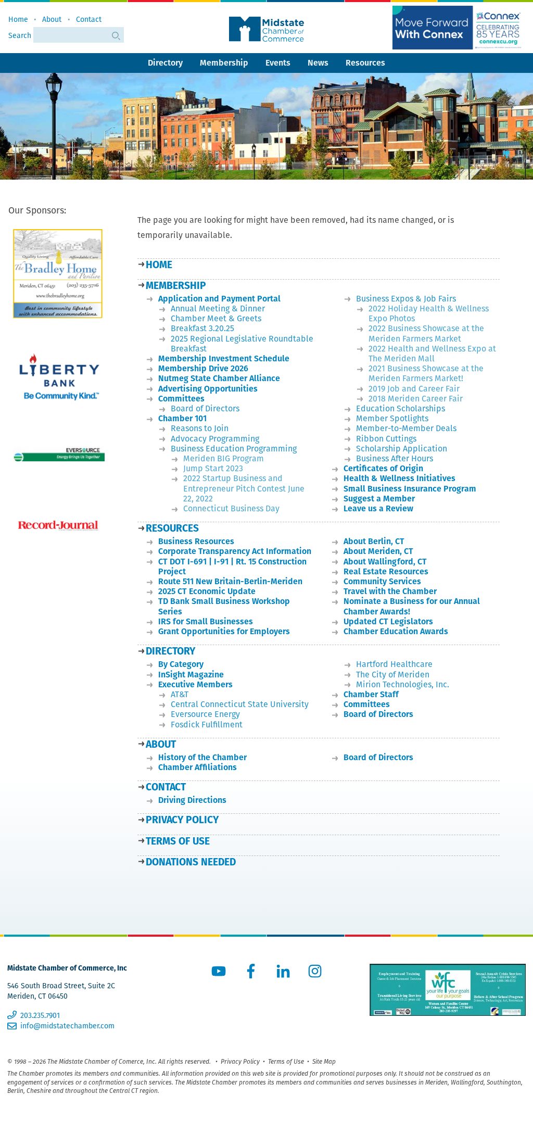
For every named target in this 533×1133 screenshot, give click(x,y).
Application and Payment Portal (219, 299)
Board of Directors (205, 408)
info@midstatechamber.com (67, 1026)
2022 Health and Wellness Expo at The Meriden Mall (432, 353)
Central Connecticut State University (240, 704)
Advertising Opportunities (208, 389)
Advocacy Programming (215, 439)
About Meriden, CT (378, 551)
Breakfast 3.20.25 (202, 328)
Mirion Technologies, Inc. (402, 684)
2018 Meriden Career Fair (416, 399)
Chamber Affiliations (197, 767)
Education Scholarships (400, 408)
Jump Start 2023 (213, 468)
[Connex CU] (458, 27)
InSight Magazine (191, 675)
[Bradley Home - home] (59, 273)
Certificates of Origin (383, 468)
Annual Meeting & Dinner (218, 308)
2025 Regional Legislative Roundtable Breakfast (242, 344)
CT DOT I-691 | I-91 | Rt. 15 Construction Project (232, 566)
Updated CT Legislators (388, 621)
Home (18, 19)
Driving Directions (192, 800)
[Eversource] (59, 453)
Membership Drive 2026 (203, 368)
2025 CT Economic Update (207, 591)
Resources (365, 63)
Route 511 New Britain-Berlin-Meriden (230, 581)
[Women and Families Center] (448, 990)
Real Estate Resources (386, 571)
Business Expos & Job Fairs (406, 299)
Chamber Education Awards (396, 631)
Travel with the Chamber (390, 591)
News (318, 63)
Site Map (324, 1061)
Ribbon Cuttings (386, 439)
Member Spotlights (392, 418)
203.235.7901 (40, 1015)
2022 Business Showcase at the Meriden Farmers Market (426, 333)
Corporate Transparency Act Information (234, 551)
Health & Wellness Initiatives (399, 478)
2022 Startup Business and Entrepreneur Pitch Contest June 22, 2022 (243, 488)
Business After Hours (394, 458)
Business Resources (196, 541)
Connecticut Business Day (231, 508)
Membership (224, 63)
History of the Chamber (202, 757)
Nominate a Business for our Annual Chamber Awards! (412, 606)
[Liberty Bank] (59, 382)
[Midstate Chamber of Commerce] (266, 29)
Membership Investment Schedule (223, 358)
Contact (88, 19)
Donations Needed (191, 862)
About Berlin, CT (374, 541)
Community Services (382, 581)
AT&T (179, 694)
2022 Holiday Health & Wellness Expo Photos (429, 313)
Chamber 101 (182, 418)
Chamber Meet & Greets (216, 318)
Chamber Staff (371, 694)
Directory (165, 63)
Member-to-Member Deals (406, 428)
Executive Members (195, 684)
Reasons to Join (200, 428)
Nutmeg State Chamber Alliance (219, 378)
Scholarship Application (401, 449)
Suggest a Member (379, 499)
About (51, 19)
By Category (181, 664)
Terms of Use (178, 841)
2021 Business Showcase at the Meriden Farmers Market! (426, 373)
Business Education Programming (234, 449)
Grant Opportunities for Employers (224, 631)
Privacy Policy (182, 820)
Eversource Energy (205, 714)
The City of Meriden (392, 675)
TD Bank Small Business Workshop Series (224, 606)
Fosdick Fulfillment (207, 725)
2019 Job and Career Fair (414, 389)
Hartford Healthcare (394, 664)
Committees (181, 399)
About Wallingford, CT (385, 562)
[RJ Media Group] (59, 526)
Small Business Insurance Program (410, 489)
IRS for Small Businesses (205, 621)
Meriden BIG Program (223, 458)
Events (277, 63)
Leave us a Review (378, 508)
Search (20, 35)
